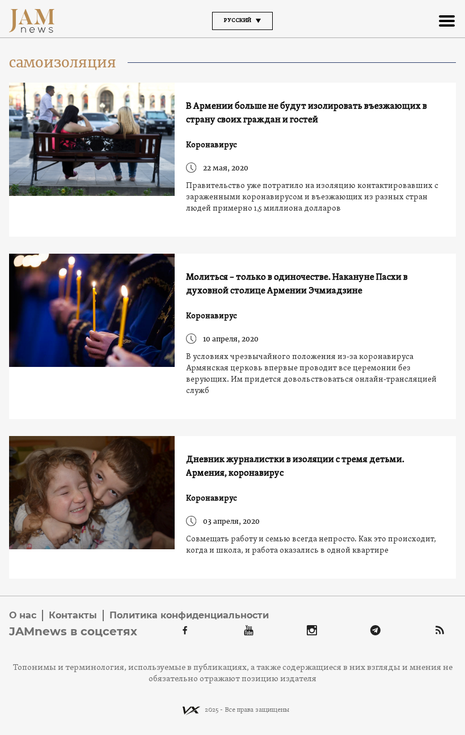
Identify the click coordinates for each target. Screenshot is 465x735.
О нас (22, 615)
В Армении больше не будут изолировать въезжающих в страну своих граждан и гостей (306, 113)
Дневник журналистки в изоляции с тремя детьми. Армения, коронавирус (295, 466)
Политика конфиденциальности (189, 615)
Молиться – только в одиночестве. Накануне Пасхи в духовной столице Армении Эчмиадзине (297, 284)
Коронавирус (211, 145)
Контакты (73, 615)
